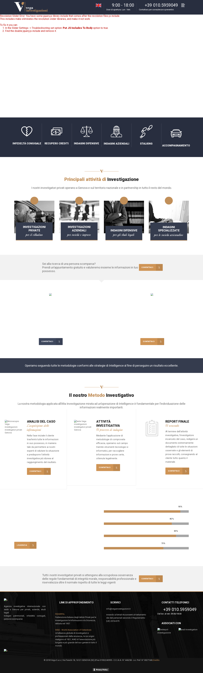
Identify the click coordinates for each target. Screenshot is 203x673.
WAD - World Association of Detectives (73, 630)
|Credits (155, 660)
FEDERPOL (60, 614)
